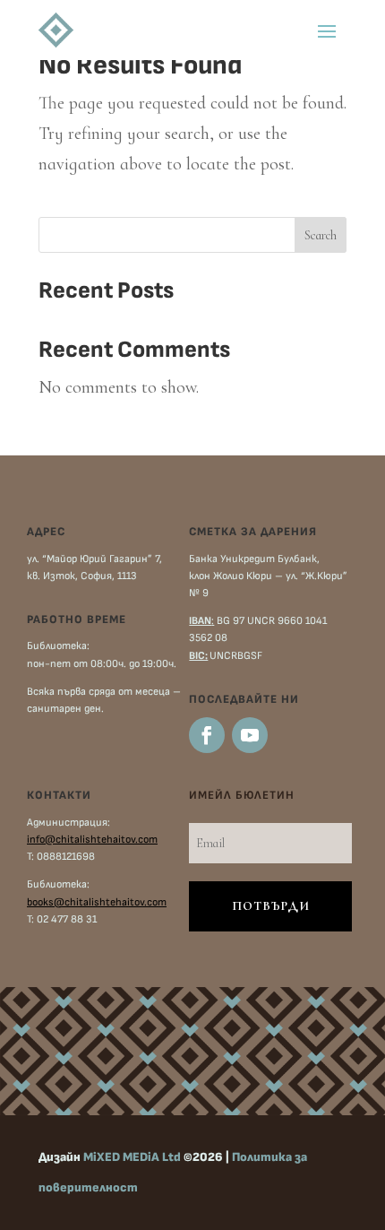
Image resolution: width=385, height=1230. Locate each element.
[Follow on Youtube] (250, 735)
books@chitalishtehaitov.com (97, 902)
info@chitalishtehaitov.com (92, 839)
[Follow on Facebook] (207, 735)
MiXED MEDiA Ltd (132, 1157)
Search (320, 235)
